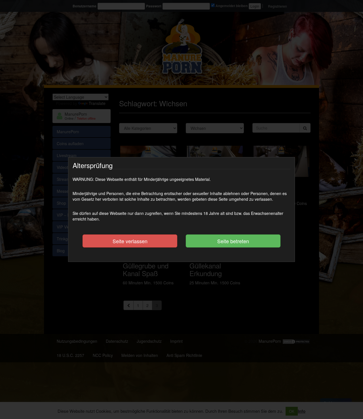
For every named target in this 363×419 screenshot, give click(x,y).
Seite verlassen (130, 241)
